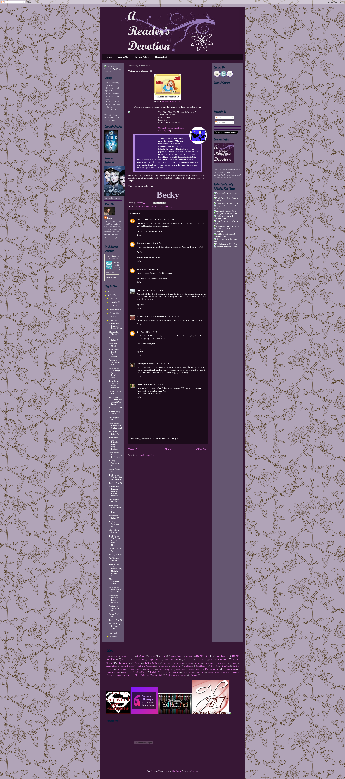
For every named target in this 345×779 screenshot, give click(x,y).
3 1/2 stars (123, 656)
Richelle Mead (156, 672)
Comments (221, 122)
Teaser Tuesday (122, 674)
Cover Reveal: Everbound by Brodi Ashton (115, 454)
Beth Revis (189, 656)
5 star (163, 655)
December (114, 298)
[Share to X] (160, 203)
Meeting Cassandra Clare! (114, 581)
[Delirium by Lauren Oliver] (225, 211)
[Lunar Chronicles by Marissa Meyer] (227, 223)
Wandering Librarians (151, 257)
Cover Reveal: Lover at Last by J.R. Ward (115, 589)
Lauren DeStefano (135, 670)
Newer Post (134, 449)
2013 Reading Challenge (113, 257)
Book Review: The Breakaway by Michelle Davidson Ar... (115, 570)
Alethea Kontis (176, 656)
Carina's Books (155, 393)
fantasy (137, 663)
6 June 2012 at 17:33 (149, 332)
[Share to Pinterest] (165, 203)
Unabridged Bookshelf (146, 363)
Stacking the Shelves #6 (114, 418)
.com (182, 128)
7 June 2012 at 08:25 (163, 363)
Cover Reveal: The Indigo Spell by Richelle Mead (114, 372)
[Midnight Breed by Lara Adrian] (227, 226)
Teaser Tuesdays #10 (115, 470)
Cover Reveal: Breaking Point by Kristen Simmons (114, 491)
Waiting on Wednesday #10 (114, 462)
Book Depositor (164, 130)
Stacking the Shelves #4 (114, 559)
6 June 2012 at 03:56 (153, 243)
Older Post (202, 449)
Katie (139, 269)
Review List (161, 57)
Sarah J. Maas (188, 672)
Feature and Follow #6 (114, 516)
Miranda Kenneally (195, 669)
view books (118, 280)
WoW (200, 246)
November (114, 302)
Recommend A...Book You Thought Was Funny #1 (115, 400)
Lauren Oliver (149, 669)
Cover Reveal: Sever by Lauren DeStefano (114, 384)
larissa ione (121, 669)
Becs (115, 262)
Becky (138, 202)
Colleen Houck (201, 660)
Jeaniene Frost (111, 666)
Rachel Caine (149, 206)
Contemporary (218, 659)
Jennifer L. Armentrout (146, 666)
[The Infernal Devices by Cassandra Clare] (227, 218)
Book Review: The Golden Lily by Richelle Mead (114, 540)
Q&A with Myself (113, 344)
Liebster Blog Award (114, 412)
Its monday (209, 663)
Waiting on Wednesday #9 (114, 524)
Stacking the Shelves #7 (114, 333)
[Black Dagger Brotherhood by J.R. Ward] (227, 200)
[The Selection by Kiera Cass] (225, 244)
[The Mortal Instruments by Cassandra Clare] (227, 236)
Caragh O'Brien (154, 659)
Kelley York (215, 666)
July (111, 316)
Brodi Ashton (126, 660)
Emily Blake (141, 290)
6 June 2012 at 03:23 (166, 219)
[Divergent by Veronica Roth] (225, 213)
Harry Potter (178, 663)
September (114, 309)
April (112, 636)
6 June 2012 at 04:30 (155, 290)
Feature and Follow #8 (114, 338)
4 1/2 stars (141, 656)
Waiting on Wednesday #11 (114, 362)
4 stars (152, 655)
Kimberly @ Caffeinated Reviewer (151, 316)
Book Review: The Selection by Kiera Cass (115, 477)
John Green (176, 666)
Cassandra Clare (171, 659)
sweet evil (225, 672)
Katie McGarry (201, 666)
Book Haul (202, 656)
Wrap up (194, 675)
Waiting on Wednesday (163, 206)
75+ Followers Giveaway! (114, 531)
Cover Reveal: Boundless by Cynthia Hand (115, 425)
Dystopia (123, 663)
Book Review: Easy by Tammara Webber (114, 353)
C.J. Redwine (139, 659)
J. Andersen (222, 663)
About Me (123, 57)
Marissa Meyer (164, 669)
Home (109, 57)
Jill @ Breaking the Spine (172, 101)
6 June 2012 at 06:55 (173, 316)
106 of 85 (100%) (111, 277)
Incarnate (189, 663)
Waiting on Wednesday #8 (114, 608)
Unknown (140, 243)
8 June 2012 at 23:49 (156, 384)
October (113, 305)
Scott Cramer (200, 672)
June (112, 320)
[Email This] (154, 203)
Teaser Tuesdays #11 (115, 392)
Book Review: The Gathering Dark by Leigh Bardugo (114, 443)
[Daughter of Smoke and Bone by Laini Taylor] (227, 208)
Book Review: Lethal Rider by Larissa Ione (115, 508)
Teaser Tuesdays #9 (115, 549)
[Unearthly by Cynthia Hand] (225, 246)
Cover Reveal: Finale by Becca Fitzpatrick (114, 598)
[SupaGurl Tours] (118, 713)
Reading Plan (139, 672)
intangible (198, 663)
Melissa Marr (180, 669)
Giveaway (166, 663)
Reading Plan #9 (115, 407)
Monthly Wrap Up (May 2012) (114, 626)
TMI (135, 675)
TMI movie (145, 675)
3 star (132, 656)
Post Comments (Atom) (148, 455)
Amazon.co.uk (173, 128)
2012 (109, 295)
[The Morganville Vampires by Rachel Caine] (227, 231)
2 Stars (115, 656)
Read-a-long (126, 672)
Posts (219, 117)
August (113, 313)
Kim (138, 332)
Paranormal (138, 206)
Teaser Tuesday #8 (115, 615)
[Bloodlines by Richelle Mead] (226, 203)
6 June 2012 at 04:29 (150, 269)
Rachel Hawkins (112, 672)
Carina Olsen (142, 384)
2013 (109, 291)
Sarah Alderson (174, 672)
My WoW (140, 304)
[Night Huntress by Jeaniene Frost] (227, 241)
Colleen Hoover (189, 660)
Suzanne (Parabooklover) (147, 219)
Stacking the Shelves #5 (114, 500)
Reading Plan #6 (115, 620)
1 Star (108, 656)
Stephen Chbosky (213, 672)
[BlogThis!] (157, 203)
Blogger (194, 771)
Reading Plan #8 (115, 483)
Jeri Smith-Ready (163, 666)
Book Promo (221, 655)
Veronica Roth (156, 675)
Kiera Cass (226, 666)
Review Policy (141, 57)
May (112, 632)
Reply (139, 235)
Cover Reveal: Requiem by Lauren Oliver (115, 325)
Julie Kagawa (188, 666)
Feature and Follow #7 (114, 432)
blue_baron (176, 771)
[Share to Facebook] (162, 203)
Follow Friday (151, 663)
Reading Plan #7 (115, 554)
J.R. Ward (232, 663)
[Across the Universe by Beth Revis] (227, 195)
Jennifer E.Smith (127, 666)
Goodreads (162, 128)
